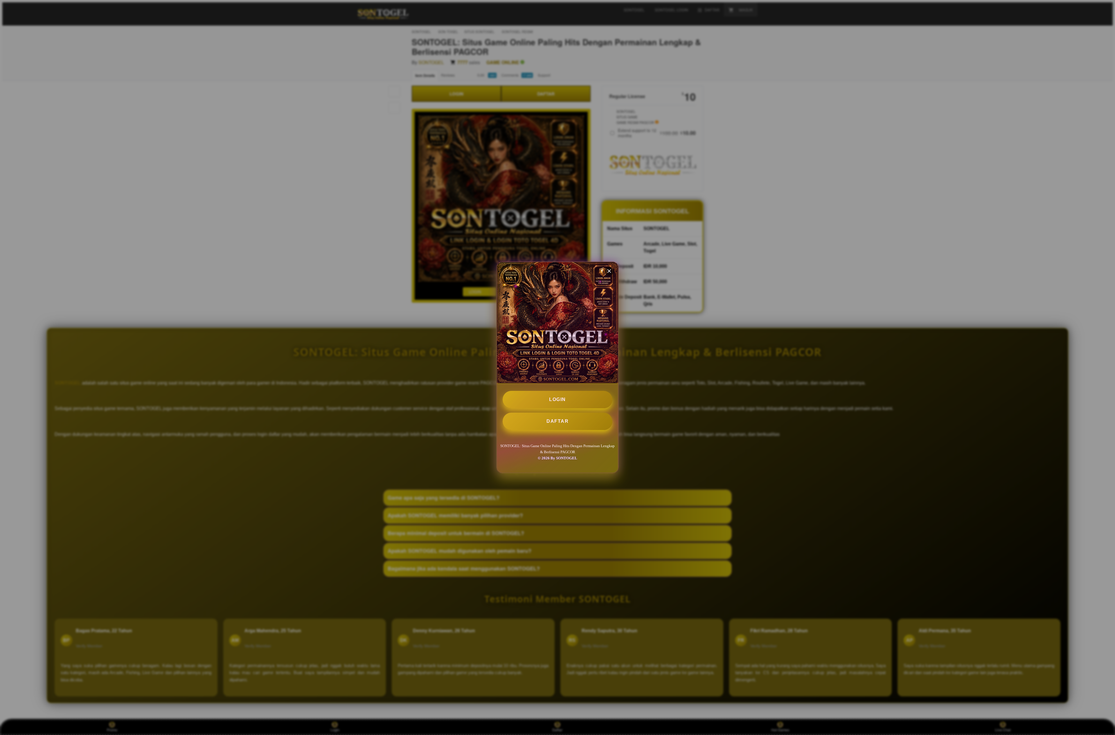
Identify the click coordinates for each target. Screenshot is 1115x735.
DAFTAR (557, 421)
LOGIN (557, 399)
